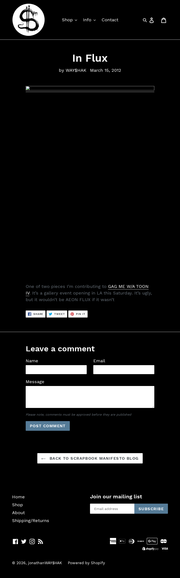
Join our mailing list (116, 497)
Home (18, 496)
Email (99, 360)
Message (35, 381)
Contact (110, 19)
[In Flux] (90, 89)
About (18, 512)
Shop (68, 19)
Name (32, 360)
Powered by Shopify (86, 563)
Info (88, 19)
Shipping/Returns (30, 520)
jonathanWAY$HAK (45, 563)
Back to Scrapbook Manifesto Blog (93, 458)
